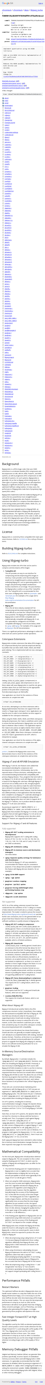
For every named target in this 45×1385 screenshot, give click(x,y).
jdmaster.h (8, 262)
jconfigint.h (8, 189)
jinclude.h (8, 306)
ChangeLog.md (10, 123)
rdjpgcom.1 (8, 374)
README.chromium (8, 81)
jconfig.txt (8, 186)
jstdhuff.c (8, 350)
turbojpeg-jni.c (9, 421)
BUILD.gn (8, 108)
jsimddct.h (8, 348)
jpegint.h (7, 326)
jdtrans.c (7, 281)
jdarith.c (7, 213)
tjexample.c (34, 593)
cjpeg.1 (7, 125)
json (41, 1382)
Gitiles (13, 1382)
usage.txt (8, 433)
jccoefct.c (8, 152)
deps (26, 10)
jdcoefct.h (8, 228)
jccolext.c (8, 154)
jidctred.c (8, 304)
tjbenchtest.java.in (11, 404)
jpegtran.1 (8, 333)
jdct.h (6, 237)
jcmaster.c (8, 176)
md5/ (6, 101)
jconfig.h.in (8, 184)
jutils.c (7, 352)
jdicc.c (7, 247)
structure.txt (9, 396)
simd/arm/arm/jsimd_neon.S (11, 83)
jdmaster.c (8, 259)
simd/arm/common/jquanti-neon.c (13, 88)
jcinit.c (7, 169)
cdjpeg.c (7, 115)
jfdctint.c (7, 294)
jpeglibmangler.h (10, 330)
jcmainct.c (8, 172)
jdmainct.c (8, 252)
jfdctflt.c (7, 289)
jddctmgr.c (8, 240)
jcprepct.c (8, 198)
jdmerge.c (8, 264)
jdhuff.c (7, 242)
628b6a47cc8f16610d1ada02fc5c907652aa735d (27, 41)
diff (13, 44)
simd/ (6, 103)
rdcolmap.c (8, 370)
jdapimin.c (8, 208)
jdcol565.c (8, 230)
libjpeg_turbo (36, 10)
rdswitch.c (8, 384)
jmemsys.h (8, 313)
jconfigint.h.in (9, 191)
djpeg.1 (7, 137)
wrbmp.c (7, 438)
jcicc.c (7, 167)
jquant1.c (8, 338)
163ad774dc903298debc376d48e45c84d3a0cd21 (27, 39)
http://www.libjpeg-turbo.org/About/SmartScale (20, 914)
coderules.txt (9, 135)
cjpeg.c (7, 127)
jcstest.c (7, 203)
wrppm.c (7, 448)
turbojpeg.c (8, 428)
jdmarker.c (8, 257)
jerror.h (7, 286)
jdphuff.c (7, 272)
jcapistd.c (8, 147)
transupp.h (8, 418)
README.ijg (9, 392)
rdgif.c (7, 372)
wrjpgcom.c (9, 445)
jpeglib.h (7, 328)
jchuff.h (7, 164)
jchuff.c (7, 162)
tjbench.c (8, 399)
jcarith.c (7, 149)
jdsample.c (8, 277)
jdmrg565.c (8, 267)
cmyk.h (7, 130)
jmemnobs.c (9, 311)
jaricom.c (8, 142)
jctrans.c (7, 206)
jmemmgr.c (8, 308)
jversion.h (8, 355)
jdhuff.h (7, 245)
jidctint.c (7, 301)
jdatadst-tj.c (9, 215)
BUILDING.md (9, 110)
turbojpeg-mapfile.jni (12, 426)
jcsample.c (8, 201)
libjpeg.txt (8, 360)
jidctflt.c (7, 296)
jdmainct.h (8, 255)
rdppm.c (7, 379)
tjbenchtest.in (9, 401)
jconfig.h (7, 181)
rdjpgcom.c (8, 377)
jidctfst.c (7, 299)
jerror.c (7, 284)
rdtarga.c (8, 387)
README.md (9, 394)
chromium (6, 10)
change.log (8, 120)
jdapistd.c (8, 211)
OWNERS (8, 365)
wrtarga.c (8, 453)
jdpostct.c (8, 274)
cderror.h (8, 113)
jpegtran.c (8, 335)
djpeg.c (7, 140)
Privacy (18, 1382)
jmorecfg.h (8, 316)
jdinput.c (7, 250)
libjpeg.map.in (9, 357)
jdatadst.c (8, 218)
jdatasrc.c (8, 223)
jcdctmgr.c (8, 159)
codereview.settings (11, 132)
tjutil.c (7, 411)
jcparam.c (8, 193)
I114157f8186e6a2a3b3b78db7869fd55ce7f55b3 (20, 76)
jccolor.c (7, 157)
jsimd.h (7, 343)
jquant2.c (8, 340)
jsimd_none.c (9, 345)
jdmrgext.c (8, 269)
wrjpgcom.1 (9, 443)
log (13, 23)
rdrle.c (7, 382)
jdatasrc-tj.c (9, 220)
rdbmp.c (7, 367)
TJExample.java (10, 596)
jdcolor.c (7, 235)
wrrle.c (7, 450)
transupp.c (8, 416)
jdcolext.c (8, 233)
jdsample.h (8, 279)
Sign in (41, 3)
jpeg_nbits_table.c (11, 318)
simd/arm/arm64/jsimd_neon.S (12, 86)
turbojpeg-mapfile (11, 423)
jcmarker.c (8, 174)
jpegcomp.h (9, 323)
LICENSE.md (9, 362)
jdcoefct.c (8, 225)
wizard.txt (8, 436)
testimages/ (9, 105)
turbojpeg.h (8, 431)
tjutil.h (7, 414)
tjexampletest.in (10, 406)
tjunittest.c (8, 409)
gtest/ (7, 98)
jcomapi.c (8, 179)
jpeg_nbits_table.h (11, 321)
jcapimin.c (8, 145)
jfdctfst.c (8, 291)
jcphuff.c (7, 196)
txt (36, 1382)
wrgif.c (7, 440)
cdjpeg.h (7, 118)
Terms (24, 1382)
